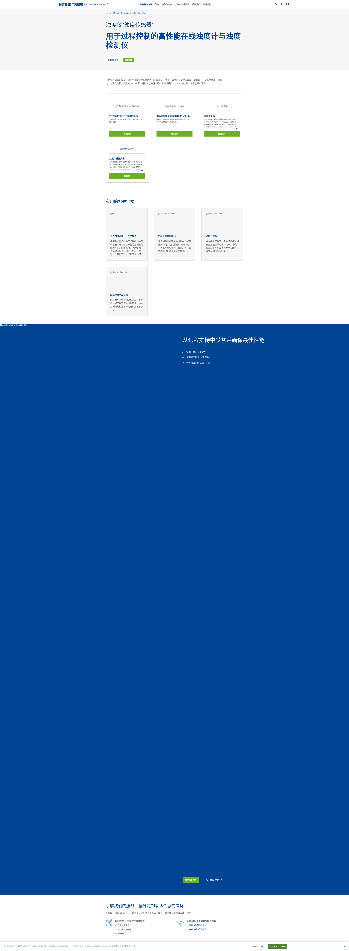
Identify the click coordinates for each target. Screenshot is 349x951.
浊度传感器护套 (117, 158)
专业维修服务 (123, 925)
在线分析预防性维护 (197, 925)
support (121, 934)
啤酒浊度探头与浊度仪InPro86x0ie (174, 116)
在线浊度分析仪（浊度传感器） (124, 116)
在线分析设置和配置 (197, 929)
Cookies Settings (257, 946)
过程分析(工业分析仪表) (120, 13)
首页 (107, 13)
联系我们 (207, 4)
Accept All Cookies (277, 946)
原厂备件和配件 (124, 929)
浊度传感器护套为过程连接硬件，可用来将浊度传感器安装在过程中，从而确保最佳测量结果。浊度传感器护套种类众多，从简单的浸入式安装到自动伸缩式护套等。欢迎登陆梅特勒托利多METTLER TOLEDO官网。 (125, 167)
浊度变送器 (209, 116)
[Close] (345, 946)
